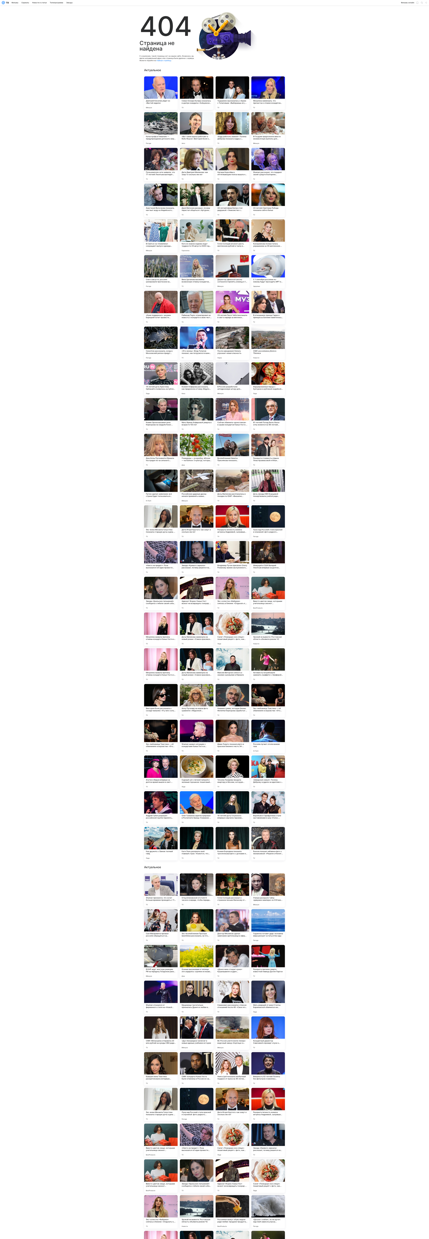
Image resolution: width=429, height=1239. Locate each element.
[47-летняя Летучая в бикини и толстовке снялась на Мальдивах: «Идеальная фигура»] (161, 986)
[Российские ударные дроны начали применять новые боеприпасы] (196, 486)
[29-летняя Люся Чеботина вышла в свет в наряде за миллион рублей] (232, 307)
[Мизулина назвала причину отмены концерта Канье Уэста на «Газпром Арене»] (161, 629)
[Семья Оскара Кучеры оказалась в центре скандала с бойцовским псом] (196, 93)
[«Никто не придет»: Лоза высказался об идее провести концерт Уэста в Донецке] (161, 558)
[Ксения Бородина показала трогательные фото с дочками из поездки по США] (232, 843)
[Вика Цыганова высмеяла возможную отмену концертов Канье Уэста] (196, 272)
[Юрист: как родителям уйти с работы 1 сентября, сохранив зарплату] (268, 1058)
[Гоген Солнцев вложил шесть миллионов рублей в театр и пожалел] (232, 236)
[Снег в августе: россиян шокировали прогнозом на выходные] (161, 272)
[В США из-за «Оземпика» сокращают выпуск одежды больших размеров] (161, 236)
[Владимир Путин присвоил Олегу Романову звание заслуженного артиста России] (232, 558)
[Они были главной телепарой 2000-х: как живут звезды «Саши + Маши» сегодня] (196, 1058)
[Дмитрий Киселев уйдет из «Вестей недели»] (161, 93)
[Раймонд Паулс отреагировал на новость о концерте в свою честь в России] (196, 307)
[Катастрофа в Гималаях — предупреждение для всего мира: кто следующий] (161, 129)
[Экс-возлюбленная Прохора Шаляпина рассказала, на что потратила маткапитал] (196, 1140)
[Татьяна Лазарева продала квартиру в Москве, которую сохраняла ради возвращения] (232, 772)
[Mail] (3, 2)
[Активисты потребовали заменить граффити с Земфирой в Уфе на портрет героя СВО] (268, 665)
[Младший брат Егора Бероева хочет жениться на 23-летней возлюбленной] (161, 1058)
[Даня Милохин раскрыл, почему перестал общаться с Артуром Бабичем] (196, 200)
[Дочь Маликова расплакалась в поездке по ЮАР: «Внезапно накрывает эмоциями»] (232, 486)
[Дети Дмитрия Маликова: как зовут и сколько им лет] (196, 164)
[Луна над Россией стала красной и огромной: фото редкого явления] (268, 522)
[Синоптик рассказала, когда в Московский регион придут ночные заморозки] (161, 343)
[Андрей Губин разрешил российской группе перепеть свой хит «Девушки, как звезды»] (161, 808)
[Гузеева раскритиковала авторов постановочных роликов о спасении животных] (232, 1022)
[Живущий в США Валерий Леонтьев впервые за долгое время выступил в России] (268, 558)
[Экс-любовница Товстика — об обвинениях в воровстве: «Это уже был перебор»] (268, 701)
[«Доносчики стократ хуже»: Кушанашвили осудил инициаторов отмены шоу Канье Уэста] (232, 1176)
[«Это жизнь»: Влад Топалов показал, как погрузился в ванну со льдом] (196, 343)
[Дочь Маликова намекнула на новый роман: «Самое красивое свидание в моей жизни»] (196, 629)
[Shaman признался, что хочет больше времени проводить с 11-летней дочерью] (161, 1104)
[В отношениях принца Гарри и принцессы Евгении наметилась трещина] (268, 307)
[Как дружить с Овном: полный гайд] (161, 843)
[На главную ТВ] (7, 2)
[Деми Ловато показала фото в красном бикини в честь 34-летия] (232, 736)
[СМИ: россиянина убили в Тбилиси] (268, 343)
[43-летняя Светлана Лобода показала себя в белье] (268, 200)
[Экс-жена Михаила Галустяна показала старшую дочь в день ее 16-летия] (161, 522)
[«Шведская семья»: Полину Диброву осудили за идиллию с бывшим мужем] (268, 772)
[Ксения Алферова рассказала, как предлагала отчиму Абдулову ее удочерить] (196, 379)
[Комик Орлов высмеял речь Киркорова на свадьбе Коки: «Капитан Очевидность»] (161, 415)
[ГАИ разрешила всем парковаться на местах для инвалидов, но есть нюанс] (196, 1022)
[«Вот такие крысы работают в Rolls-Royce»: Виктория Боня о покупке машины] (196, 129)
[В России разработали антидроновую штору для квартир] (232, 379)
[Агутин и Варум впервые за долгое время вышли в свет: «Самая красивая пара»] (161, 772)
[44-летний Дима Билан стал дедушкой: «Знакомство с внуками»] (232, 200)
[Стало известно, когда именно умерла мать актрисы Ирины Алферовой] (161, 879)
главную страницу (163, 60)
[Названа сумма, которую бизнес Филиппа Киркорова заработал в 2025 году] (232, 701)
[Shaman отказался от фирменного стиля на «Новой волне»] (161, 1212)
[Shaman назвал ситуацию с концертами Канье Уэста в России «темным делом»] (196, 736)
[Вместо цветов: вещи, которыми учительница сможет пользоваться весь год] (268, 593)
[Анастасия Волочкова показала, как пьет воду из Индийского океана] (161, 200)
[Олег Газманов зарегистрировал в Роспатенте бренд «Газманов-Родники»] (196, 808)
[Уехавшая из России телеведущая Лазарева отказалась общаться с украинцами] (232, 915)
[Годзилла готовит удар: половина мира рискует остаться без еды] (268, 1140)
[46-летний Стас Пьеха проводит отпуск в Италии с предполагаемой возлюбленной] (161, 915)
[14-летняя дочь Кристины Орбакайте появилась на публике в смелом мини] (161, 379)
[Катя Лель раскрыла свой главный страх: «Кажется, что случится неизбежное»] (196, 843)
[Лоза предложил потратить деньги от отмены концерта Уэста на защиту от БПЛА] (232, 986)
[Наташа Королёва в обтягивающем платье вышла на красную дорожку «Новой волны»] (232, 164)
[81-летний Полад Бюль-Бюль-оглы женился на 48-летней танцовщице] (268, 415)
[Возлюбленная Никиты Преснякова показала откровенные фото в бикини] (232, 450)
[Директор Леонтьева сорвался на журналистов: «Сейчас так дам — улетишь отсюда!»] (268, 1022)
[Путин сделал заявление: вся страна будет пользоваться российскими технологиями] (161, 486)
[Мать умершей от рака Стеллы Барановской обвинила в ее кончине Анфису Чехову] (268, 1212)
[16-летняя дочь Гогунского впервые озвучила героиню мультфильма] (232, 808)
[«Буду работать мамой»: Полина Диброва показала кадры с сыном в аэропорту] (232, 129)
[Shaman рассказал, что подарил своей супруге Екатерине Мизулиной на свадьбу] (268, 164)
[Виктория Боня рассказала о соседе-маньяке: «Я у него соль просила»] (161, 701)
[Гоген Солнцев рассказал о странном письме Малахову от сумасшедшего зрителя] (232, 1104)
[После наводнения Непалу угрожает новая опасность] (232, 343)
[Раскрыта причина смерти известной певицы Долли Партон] (268, 1176)
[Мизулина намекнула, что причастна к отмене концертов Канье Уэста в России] (268, 93)
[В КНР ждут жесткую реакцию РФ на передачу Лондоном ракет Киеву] (161, 1176)
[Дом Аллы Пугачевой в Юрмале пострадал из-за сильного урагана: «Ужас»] (161, 450)
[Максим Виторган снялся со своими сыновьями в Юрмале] (232, 665)
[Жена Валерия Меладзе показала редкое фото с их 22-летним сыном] (196, 951)
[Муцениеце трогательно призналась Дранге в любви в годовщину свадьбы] (196, 1212)
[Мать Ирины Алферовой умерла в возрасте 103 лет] (196, 415)
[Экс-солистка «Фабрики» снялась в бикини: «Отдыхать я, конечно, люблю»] (232, 593)
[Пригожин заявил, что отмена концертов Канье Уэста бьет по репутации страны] (232, 951)
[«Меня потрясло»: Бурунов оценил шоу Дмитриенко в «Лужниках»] (232, 879)
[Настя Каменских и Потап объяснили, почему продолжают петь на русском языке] (268, 915)
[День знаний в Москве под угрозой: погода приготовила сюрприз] (268, 951)
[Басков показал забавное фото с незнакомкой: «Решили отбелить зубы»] (268, 843)
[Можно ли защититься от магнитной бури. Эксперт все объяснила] (232, 1058)
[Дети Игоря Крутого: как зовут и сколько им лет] (196, 522)
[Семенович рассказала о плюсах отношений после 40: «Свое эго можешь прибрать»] (232, 1212)
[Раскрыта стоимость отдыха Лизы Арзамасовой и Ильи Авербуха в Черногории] (268, 450)
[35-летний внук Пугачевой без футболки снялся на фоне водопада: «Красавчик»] (161, 1022)
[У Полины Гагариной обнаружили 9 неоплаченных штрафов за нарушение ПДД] (196, 879)
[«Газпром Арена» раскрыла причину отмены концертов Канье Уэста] (196, 915)
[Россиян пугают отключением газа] (268, 736)
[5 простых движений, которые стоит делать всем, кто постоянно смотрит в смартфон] (196, 986)
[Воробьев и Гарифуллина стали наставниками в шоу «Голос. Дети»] (268, 808)
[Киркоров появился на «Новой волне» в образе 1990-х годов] (268, 986)
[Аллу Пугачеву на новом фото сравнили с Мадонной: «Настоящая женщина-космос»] (196, 701)
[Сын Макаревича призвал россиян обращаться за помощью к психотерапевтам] (161, 1140)
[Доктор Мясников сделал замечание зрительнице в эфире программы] (232, 1140)
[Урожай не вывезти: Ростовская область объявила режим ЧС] (268, 629)
